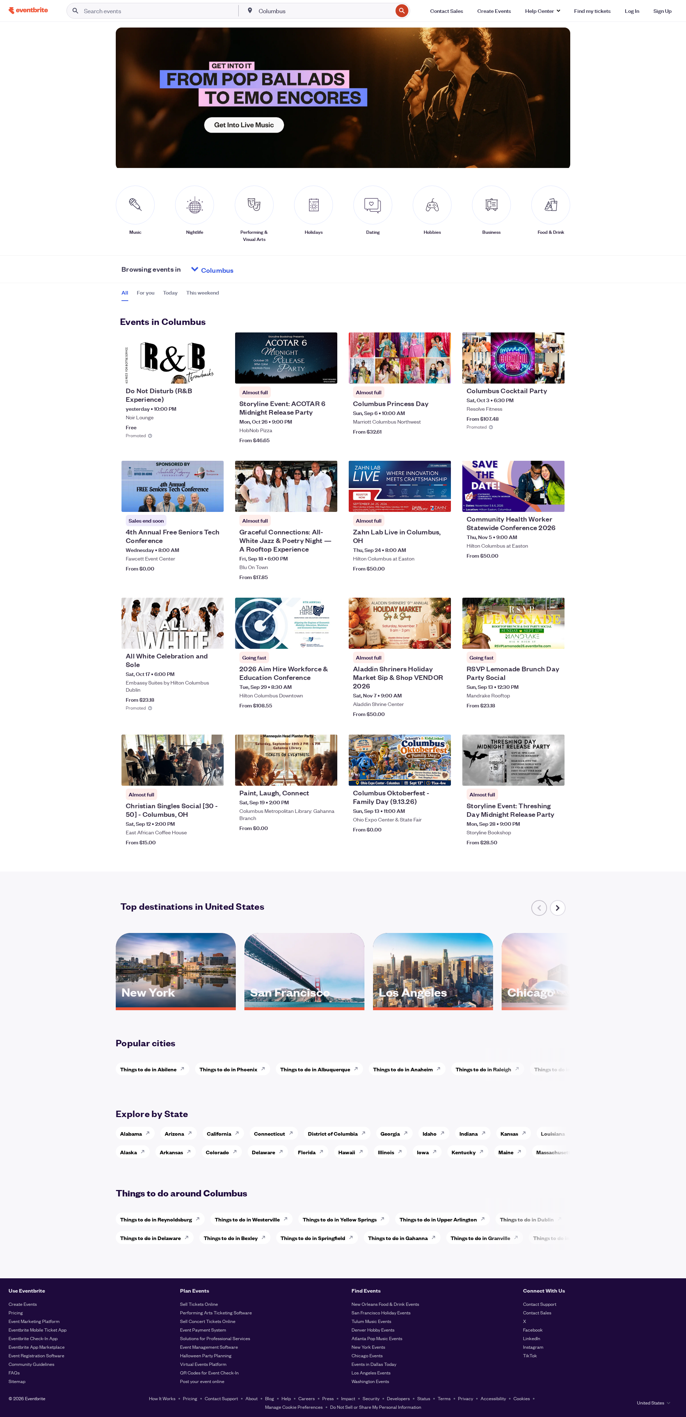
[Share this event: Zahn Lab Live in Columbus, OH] (441, 502)
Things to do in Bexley (231, 1237)
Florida (306, 1152)
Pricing (16, 1312)
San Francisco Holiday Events (381, 1312)
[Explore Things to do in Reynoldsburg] (200, 1219)
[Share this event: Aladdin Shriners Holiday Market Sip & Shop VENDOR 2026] (441, 639)
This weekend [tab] (202, 292)
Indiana (468, 1133)
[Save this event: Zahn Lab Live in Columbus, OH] (424, 502)
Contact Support (539, 1303)
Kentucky (464, 1152)
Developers (398, 1398)
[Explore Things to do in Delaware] (189, 1237)
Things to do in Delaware (150, 1237)
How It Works (162, 1398)
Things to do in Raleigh (483, 1069)
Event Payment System (203, 1329)
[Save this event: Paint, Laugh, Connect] (310, 776)
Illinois (386, 1152)
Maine (505, 1152)
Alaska (128, 1152)
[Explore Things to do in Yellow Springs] (384, 1219)
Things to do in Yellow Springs (340, 1219)
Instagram (533, 1346)
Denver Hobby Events (373, 1329)
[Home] (28, 10)
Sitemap (17, 1381)
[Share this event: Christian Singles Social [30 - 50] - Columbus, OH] (214, 776)
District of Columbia (333, 1133)
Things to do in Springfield (312, 1237)
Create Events (23, 1303)
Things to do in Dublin (527, 1219)
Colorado (217, 1152)
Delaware (263, 1152)
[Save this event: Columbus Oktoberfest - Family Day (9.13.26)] (424, 776)
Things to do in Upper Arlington (438, 1219)
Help (286, 1398)
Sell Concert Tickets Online (207, 1321)
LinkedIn (531, 1338)
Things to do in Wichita (562, 1069)
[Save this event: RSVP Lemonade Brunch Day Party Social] (537, 639)
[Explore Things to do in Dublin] (562, 1219)
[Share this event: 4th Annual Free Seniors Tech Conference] (214, 502)
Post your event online (202, 1381)
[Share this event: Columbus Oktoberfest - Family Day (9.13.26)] (441, 776)
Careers (306, 1398)
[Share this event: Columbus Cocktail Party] (554, 373)
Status (423, 1398)
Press (328, 1398)
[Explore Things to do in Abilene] (184, 1069)
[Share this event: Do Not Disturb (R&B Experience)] (214, 373)
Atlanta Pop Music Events (377, 1338)
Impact (348, 1398)
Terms (444, 1398)
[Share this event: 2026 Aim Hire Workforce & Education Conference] (327, 639)
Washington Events (370, 1381)
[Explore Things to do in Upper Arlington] (485, 1219)
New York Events (368, 1346)
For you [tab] (145, 292)
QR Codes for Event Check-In (209, 1372)
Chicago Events (367, 1355)
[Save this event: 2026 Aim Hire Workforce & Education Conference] (310, 639)
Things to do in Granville (480, 1237)
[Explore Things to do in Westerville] (288, 1219)
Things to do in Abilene (148, 1069)
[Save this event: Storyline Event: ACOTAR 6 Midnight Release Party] (310, 373)
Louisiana (553, 1133)
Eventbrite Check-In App (33, 1338)
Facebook (533, 1329)
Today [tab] (170, 292)
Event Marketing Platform (34, 1321)
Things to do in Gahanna (398, 1237)
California (219, 1133)
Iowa (423, 1152)
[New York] (176, 1005)
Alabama (131, 1133)
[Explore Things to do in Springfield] (353, 1237)
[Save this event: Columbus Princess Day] (424, 373)
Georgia (390, 1133)
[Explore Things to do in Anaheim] (441, 1069)
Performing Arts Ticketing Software (216, 1312)
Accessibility (493, 1398)
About (251, 1398)
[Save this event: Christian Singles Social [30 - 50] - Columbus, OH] (196, 776)
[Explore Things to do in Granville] (518, 1237)
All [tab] (124, 292)
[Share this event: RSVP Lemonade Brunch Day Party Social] (554, 639)
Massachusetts (554, 1152)
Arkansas (171, 1152)
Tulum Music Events (371, 1321)
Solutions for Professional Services (215, 1338)
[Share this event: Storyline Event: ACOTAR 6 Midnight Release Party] (327, 373)
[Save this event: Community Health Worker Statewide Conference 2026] (537, 502)
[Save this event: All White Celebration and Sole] (196, 639)
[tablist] (170, 295)
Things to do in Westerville (247, 1219)
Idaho (430, 1133)
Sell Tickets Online (199, 1303)
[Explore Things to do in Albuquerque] (358, 1069)
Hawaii (346, 1152)
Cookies (521, 1398)
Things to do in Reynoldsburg (156, 1219)
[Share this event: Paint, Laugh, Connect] (327, 776)
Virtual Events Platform (203, 1364)
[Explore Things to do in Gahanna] (436, 1237)
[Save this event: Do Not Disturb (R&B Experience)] (196, 373)
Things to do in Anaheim (403, 1069)
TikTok (530, 1355)
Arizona (174, 1133)
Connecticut (269, 1133)
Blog (269, 1398)
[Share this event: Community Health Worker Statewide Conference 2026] (554, 502)
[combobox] (325, 11)
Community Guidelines (31, 1364)
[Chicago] (562, 1005)
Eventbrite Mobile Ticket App (37, 1329)
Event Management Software (209, 1346)
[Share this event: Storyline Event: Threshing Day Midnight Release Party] (554, 776)
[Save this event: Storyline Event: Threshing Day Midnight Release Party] (537, 776)
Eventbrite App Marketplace (37, 1346)
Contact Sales (537, 1312)
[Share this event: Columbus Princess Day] (441, 373)
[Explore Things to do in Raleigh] (519, 1069)
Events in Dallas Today (374, 1364)
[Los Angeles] (433, 1005)
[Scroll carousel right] (558, 908)
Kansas (509, 1133)
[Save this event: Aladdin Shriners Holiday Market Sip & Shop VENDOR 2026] (424, 639)
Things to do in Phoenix (228, 1069)
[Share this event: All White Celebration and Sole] (214, 639)
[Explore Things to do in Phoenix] (265, 1069)
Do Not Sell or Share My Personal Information (375, 1406)
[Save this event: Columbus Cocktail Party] (537, 373)
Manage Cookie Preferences (294, 1406)
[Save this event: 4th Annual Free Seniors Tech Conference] (196, 502)
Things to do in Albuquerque (315, 1069)
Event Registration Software (36, 1355)
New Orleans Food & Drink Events (385, 1303)
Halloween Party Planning (206, 1355)
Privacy (465, 1398)
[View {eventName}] (172, 358)
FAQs (14, 1372)
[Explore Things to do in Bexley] (265, 1237)
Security (371, 1398)
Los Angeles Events (371, 1372)
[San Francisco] (304, 1005)
